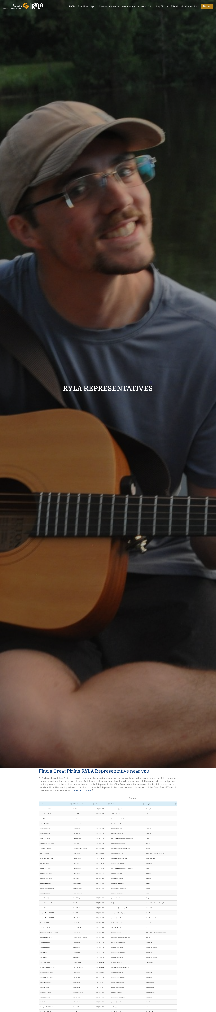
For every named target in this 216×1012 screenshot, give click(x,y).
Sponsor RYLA (144, 6)
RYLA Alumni (177, 6)
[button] (71, 804)
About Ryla (83, 6)
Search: (132, 798)
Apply (94, 6)
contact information (82, 790)
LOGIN (72, 6)
